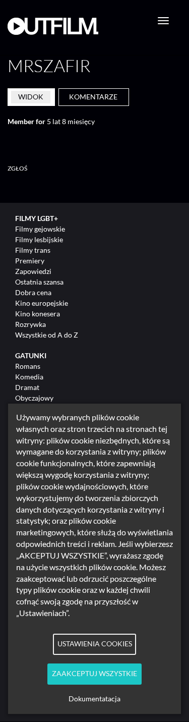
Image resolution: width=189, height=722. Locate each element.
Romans (27, 366)
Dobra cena (33, 292)
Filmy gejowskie (40, 229)
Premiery (29, 260)
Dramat (27, 387)
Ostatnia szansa (39, 281)
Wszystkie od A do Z (46, 334)
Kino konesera (37, 313)
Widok (30, 96)
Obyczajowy (34, 398)
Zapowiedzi (33, 271)
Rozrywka (30, 324)
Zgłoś (18, 168)
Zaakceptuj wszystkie (94, 674)
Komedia (29, 376)
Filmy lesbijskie (39, 239)
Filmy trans (32, 250)
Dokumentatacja (94, 699)
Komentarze (93, 96)
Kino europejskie (41, 303)
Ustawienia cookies (94, 644)
